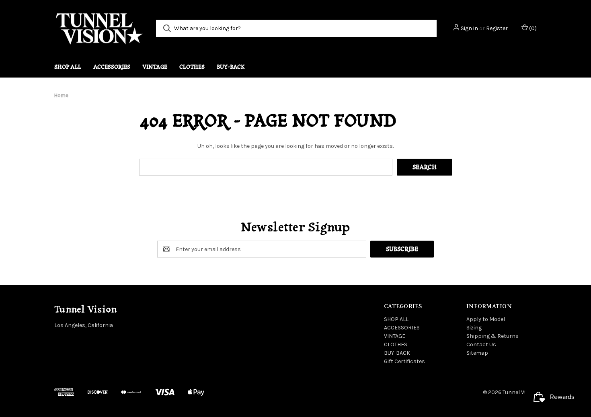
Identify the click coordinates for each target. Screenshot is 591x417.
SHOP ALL (67, 66)
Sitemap (477, 353)
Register (497, 28)
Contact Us (481, 344)
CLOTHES (192, 66)
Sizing (474, 327)
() (532, 28)
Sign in (469, 28)
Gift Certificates (404, 361)
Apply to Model (485, 319)
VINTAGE (154, 66)
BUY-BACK (231, 66)
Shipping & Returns (492, 336)
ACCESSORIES (111, 66)
